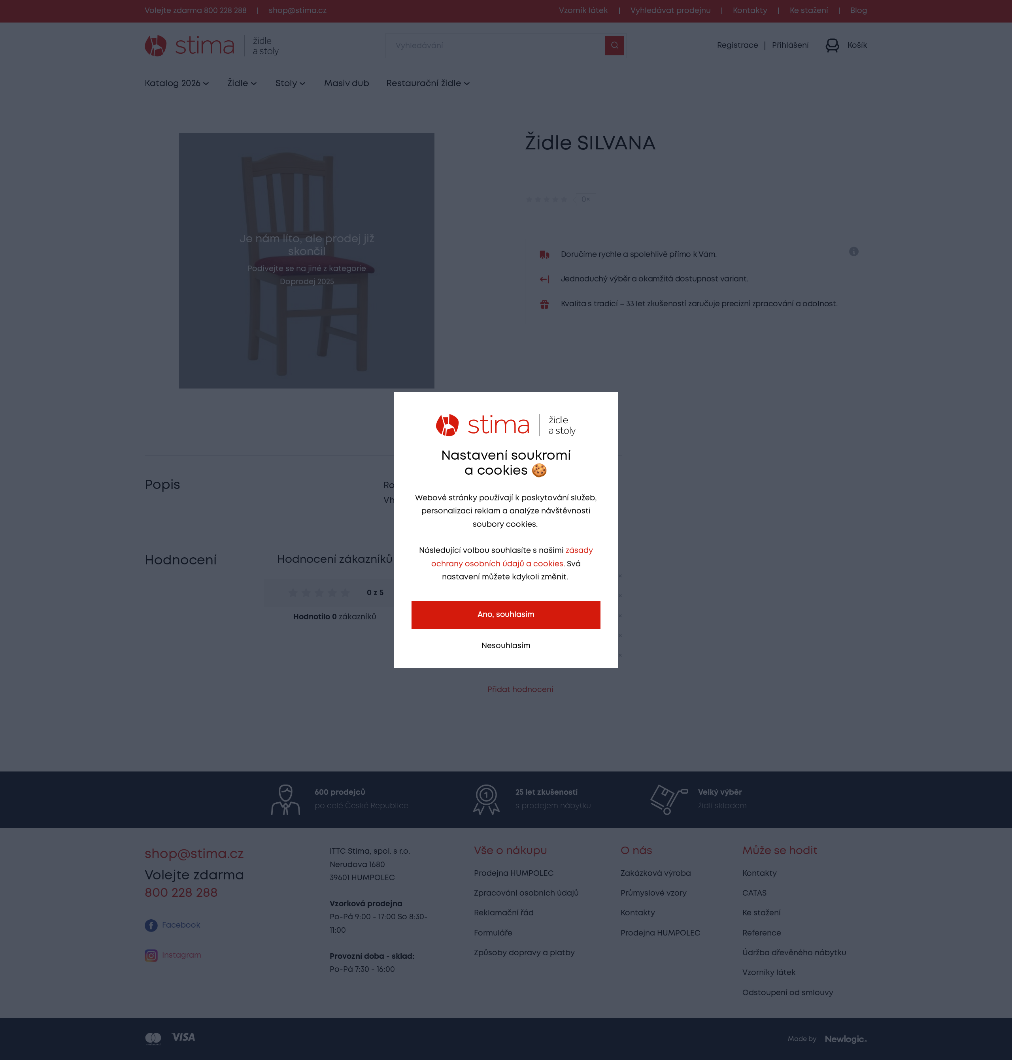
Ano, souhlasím (506, 614)
